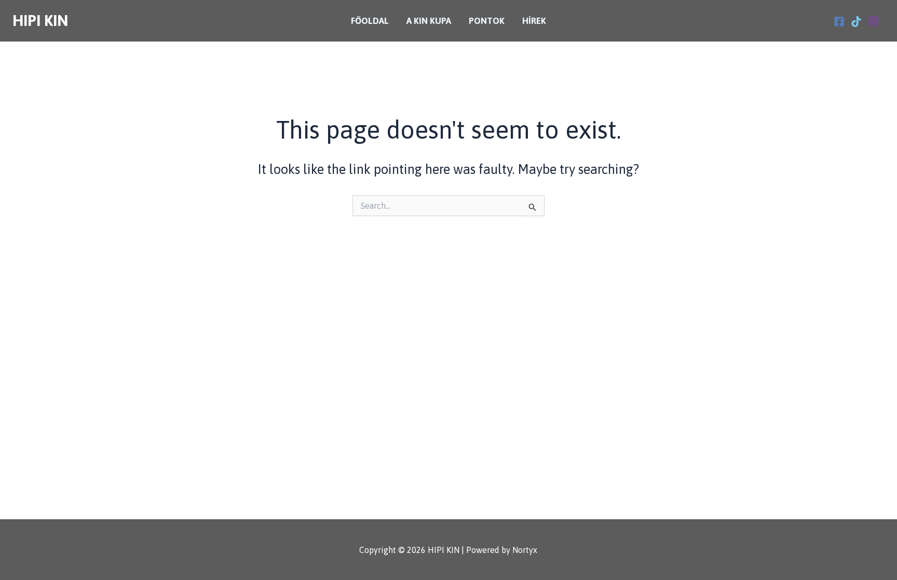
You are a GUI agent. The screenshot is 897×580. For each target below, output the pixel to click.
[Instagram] (873, 21)
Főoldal (370, 21)
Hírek (534, 21)
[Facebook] (839, 21)
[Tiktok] (856, 21)
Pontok (487, 21)
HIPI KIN (40, 20)
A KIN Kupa (428, 21)
